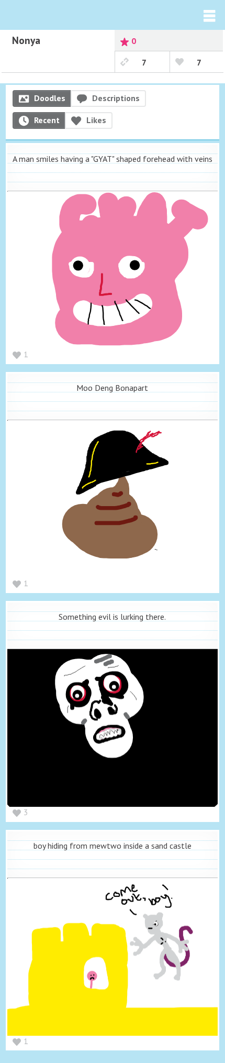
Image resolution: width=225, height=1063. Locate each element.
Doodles (49, 98)
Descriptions (116, 98)
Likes (96, 120)
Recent (47, 120)
